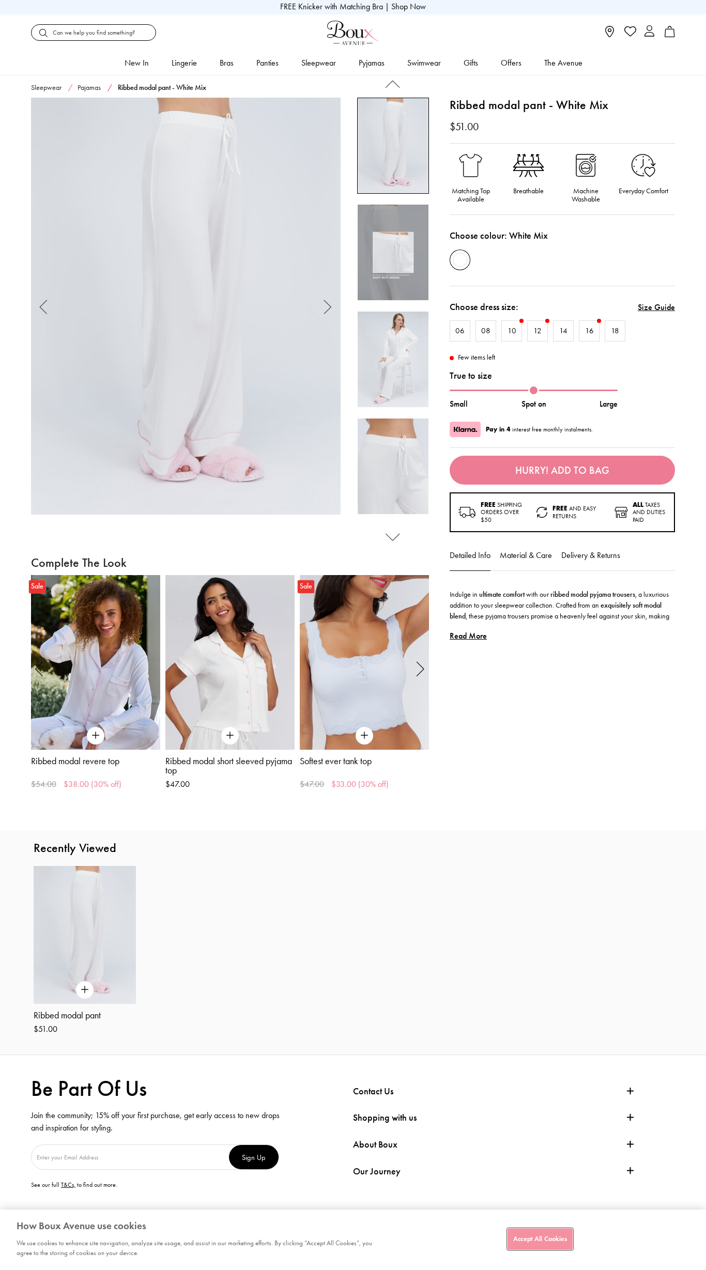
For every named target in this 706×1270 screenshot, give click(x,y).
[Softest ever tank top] (364, 662)
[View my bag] (670, 34)
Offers (511, 63)
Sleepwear (318, 63)
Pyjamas (372, 63)
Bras (227, 63)
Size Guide (656, 307)
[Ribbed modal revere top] (95, 662)
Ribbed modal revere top (75, 761)
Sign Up (254, 1157)
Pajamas (89, 87)
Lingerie (184, 63)
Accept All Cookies (540, 1238)
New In (137, 63)
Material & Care (526, 555)
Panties (267, 63)
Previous (43, 306)
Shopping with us (385, 1117)
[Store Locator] (609, 34)
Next (328, 306)
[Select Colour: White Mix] (460, 260)
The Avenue (563, 63)
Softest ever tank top (336, 761)
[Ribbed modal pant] (186, 306)
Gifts (471, 63)
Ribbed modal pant (67, 1015)
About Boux (375, 1144)
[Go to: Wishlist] (629, 32)
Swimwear (424, 63)
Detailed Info (470, 555)
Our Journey (377, 1171)
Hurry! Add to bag (562, 470)
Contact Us (373, 1091)
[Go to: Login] (649, 32)
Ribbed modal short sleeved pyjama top (228, 765)
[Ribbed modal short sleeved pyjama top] (230, 662)
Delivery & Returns (590, 555)
